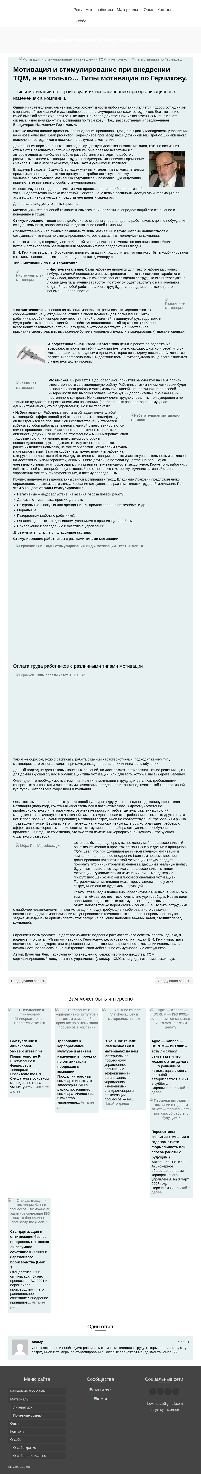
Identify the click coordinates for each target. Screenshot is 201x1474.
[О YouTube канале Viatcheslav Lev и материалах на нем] (124, 1022)
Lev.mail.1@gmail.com (165, 1404)
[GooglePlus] (160, 1391)
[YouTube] (175, 1391)
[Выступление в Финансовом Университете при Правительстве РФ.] (29, 1022)
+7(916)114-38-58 (165, 1410)
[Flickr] (168, 1391)
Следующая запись (174, 981)
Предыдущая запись (28, 981)
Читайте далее (116, 1104)
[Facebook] (152, 1391)
